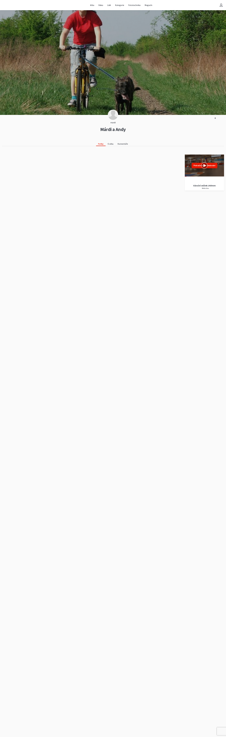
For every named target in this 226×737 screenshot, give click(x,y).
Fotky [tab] (100, 144)
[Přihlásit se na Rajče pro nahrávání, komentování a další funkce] (221, 5)
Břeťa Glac (205, 188)
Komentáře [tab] (123, 144)
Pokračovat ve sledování (204, 165)
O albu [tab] (110, 144)
